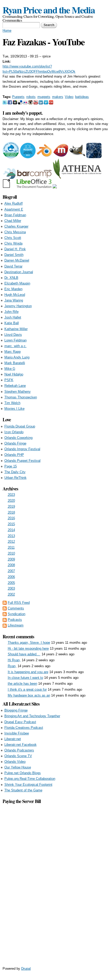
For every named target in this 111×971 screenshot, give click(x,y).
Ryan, (12, 666)
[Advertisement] (55, 882)
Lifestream (15, 625)
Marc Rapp (12, 352)
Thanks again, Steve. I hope (29, 642)
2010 (11, 553)
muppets (43, 97)
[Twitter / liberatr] (5, 102)
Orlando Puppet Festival (22, 461)
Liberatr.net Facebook (20, 745)
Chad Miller (12, 221)
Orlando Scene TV (18, 756)
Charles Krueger (16, 226)
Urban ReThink (15, 478)
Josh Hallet (12, 317)
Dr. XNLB (11, 278)
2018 (11, 512)
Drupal (26, 968)
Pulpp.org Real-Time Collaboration (29, 779)
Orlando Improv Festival (22, 449)
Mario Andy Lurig (16, 357)
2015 (11, 524)
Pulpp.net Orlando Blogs (22, 773)
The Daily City (15, 472)
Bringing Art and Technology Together (32, 716)
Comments (16, 608)
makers (57, 97)
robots (31, 97)
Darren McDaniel (16, 260)
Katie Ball (11, 323)
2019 (11, 506)
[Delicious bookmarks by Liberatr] (20, 102)
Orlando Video (15, 762)
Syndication (16, 614)
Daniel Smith (13, 255)
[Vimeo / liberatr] (46, 102)
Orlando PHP (14, 455)
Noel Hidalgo (13, 374)
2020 (11, 501)
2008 (11, 565)
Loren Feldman (15, 340)
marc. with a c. (15, 346)
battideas (82, 97)
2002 (11, 594)
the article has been (22, 683)
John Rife (11, 312)
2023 (11, 495)
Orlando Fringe (15, 443)
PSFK (8, 380)
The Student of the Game (23, 790)
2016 (11, 518)
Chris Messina (15, 232)
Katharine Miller (16, 329)
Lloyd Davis (13, 335)
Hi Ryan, (14, 660)
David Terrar (13, 266)
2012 (11, 541)
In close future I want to (25, 678)
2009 (11, 559)
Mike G (9, 369)
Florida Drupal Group (19, 426)
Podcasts (15, 620)
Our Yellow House (17, 767)
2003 (11, 588)
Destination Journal (18, 272)
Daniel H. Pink (15, 249)
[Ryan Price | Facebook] (10, 102)
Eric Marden (13, 289)
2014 (11, 530)
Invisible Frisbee (16, 733)
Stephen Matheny (17, 392)
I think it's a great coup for (27, 689)
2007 (11, 571)
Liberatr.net (12, 739)
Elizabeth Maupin (17, 283)
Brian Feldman (15, 215)
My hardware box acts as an (29, 695)
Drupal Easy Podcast (20, 722)
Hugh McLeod (14, 295)
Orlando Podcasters (19, 750)
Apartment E (13, 209)
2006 (11, 577)
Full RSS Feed (19, 603)
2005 (11, 583)
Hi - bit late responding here (28, 648)
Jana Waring (13, 300)
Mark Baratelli (14, 363)
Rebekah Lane (15, 386)
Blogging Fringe (16, 710)
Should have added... (24, 654)
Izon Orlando (13, 432)
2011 (11, 547)
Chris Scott (12, 238)
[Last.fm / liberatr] (51, 102)
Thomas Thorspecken (20, 397)
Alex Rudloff (13, 203)
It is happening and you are (28, 672)
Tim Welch (12, 403)
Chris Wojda (13, 243)
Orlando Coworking (18, 438)
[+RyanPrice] (15, 102)
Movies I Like (14, 409)
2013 (11, 536)
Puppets (18, 97)
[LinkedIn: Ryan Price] (41, 102)
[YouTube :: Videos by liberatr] (36, 102)
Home (7, 30)
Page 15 (10, 466)
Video (69, 97)
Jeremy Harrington (18, 306)
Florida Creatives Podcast (23, 728)
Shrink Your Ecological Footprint (28, 784)
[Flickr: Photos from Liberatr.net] (25, 102)
